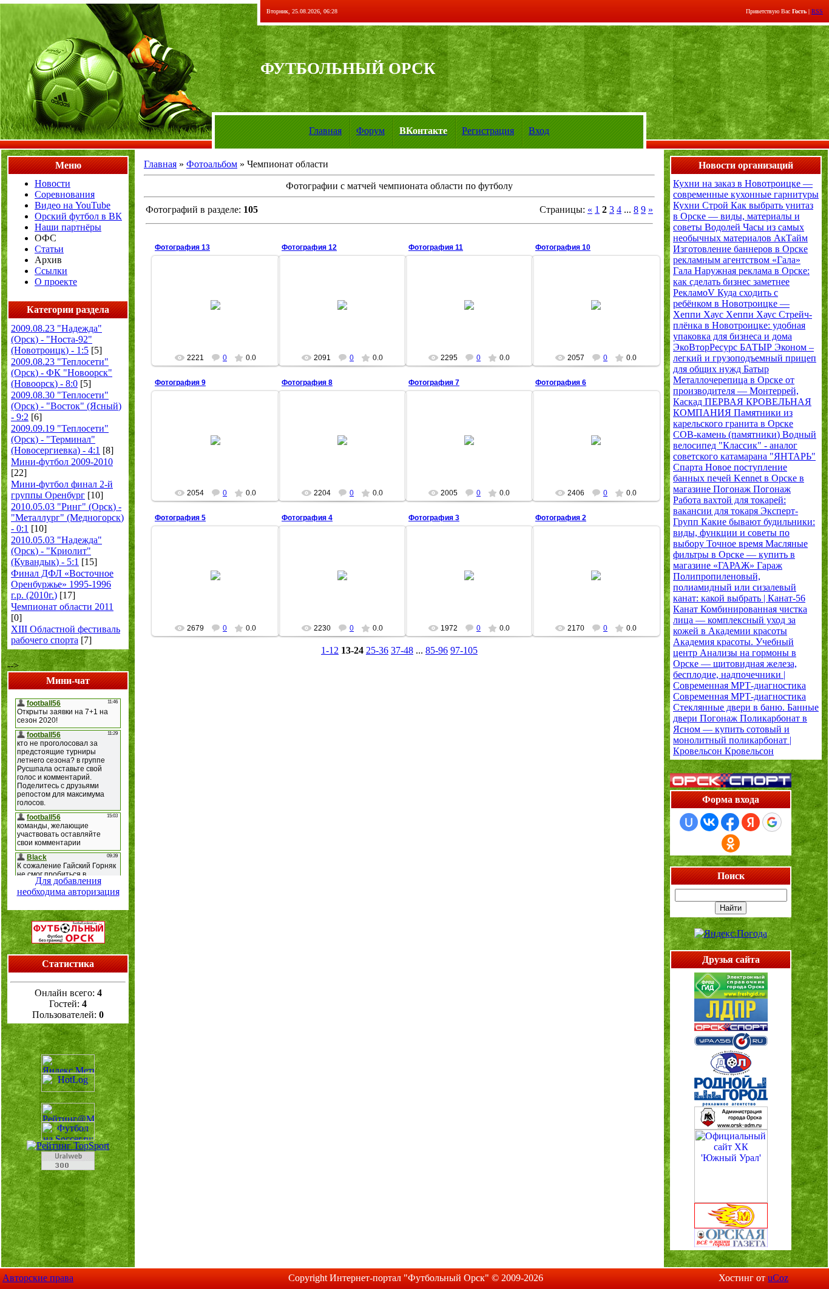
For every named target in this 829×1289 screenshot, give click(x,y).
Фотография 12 (309, 247)
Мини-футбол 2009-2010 (62, 462)
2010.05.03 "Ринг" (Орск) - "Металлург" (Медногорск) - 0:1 (67, 517)
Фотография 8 (307, 382)
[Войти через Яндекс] (751, 822)
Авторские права (37, 1278)
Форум (370, 131)
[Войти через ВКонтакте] (709, 822)
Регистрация (488, 131)
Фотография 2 (560, 518)
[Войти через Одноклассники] (731, 843)
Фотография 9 (180, 382)
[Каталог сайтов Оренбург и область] (68, 1173)
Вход (539, 131)
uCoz (778, 1278)
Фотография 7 (433, 382)
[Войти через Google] (772, 822)
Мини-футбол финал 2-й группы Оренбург (62, 489)
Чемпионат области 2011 (62, 606)
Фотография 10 (562, 247)
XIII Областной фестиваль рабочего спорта (65, 634)
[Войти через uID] (689, 822)
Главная (325, 131)
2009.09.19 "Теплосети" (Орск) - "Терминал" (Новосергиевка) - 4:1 (60, 439)
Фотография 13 (182, 247)
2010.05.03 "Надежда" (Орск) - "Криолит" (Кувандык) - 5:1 (56, 551)
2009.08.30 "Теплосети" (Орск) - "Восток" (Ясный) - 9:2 (66, 406)
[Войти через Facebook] (730, 822)
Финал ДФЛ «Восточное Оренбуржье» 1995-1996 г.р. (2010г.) (62, 584)
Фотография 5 (180, 518)
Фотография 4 (307, 518)
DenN (221, 327)
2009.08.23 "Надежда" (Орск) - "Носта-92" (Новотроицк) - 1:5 (56, 339)
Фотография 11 (435, 247)
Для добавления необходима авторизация (68, 886)
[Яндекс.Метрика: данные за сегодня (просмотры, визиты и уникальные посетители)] (68, 1063)
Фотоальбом (211, 164)
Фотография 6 (560, 382)
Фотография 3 (433, 518)
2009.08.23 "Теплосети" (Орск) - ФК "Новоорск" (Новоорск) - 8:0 (61, 373)
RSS (817, 11)
